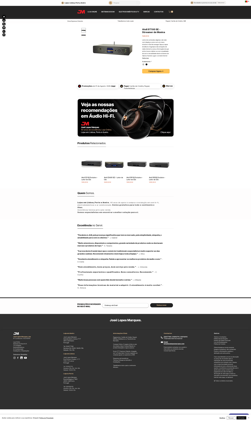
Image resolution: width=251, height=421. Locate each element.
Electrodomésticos (18, 347)
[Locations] (62, 3)
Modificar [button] (222, 418)
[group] (125, 168)
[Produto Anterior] (78, 169)
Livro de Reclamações (220, 342)
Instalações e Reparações (21, 351)
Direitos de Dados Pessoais (222, 340)
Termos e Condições (220, 337)
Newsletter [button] (24, 354)
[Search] (3, 16)
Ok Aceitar (241, 418)
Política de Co (218, 344)
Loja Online (16, 342)
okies (223, 344)
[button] (108, 12)
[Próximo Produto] (172, 169)
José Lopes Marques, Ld (21, 336)
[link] (171, 12)
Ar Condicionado (18, 349)
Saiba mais (145, 58)
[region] (3, 24)
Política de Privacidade (46, 418)
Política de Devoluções (221, 338)
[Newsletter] (192, 2)
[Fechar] (248, 417)
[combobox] (124, 3)
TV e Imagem (17, 345)
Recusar (231, 418)
